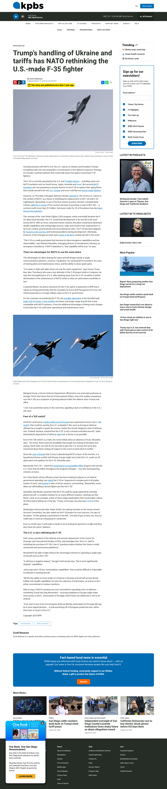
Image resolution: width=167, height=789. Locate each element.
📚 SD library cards (130, 58)
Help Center (93, 775)
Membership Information (129, 759)
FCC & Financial (62, 763)
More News (19, 692)
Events (126, 23)
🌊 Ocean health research (133, 54)
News (28, 23)
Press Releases (62, 771)
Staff (59, 779)
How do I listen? (94, 767)
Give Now (147, 6)
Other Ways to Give (127, 763)
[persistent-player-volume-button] (23, 16)
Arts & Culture (65, 23)
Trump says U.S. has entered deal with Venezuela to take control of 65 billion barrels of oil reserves (136, 330)
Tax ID (122, 767)
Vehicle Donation (126, 771)
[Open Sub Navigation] (32, 23)
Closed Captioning (95, 755)
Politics (51, 718)
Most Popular (127, 252)
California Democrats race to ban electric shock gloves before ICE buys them (136, 723)
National (71, 30)
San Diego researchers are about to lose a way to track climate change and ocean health (136, 307)
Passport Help (94, 771)
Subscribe (137, 143)
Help (137, 23)
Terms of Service (63, 783)
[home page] (28, 6)
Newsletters (61, 755)
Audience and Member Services (99, 751)
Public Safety (124, 718)
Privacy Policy (62, 775)
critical (90, 501)
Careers (60, 759)
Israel (79, 184)
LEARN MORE (25, 776)
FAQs (90, 763)
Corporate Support (126, 751)
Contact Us (92, 759)
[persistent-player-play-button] (16, 16)
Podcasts (96, 23)
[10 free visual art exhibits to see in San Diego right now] (30, 705)
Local (59, 30)
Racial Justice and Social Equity (95, 718)
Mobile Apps (61, 767)
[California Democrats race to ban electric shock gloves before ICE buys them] (137, 705)
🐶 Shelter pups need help (133, 49)
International (86, 30)
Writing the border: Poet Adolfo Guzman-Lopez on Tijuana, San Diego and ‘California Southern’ (134, 201)
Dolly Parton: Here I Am (130, 243)
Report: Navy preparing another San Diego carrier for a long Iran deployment (136, 284)
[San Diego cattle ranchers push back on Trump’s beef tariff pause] (65, 705)
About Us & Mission (64, 751)
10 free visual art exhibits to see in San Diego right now (135, 318)
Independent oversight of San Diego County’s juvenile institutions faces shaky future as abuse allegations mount (101, 725)
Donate (83, 681)
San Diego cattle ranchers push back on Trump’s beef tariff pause (136, 295)
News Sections (103, 30)
